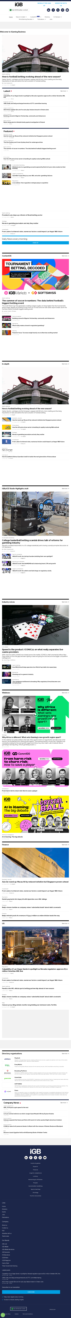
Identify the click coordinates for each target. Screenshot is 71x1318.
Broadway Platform (21, 1071)
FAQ (3, 1230)
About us (4, 1225)
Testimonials (5, 1236)
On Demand (56, 17)
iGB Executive (6, 1252)
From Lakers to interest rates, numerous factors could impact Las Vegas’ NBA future (32, 231)
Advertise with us (7, 1233)
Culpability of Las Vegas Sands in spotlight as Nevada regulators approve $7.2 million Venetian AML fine (31, 1273)
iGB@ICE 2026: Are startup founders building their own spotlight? (32, 556)
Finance (4, 905)
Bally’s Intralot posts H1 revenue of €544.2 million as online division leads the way (31, 915)
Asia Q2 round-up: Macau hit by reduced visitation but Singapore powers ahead (28, 136)
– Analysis (12, 233)
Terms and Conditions (28, 1314)
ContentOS (34, 17)
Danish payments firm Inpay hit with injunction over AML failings (24, 899)
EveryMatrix (18, 1064)
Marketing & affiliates (18, 561)
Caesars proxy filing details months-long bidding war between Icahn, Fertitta (29, 1005)
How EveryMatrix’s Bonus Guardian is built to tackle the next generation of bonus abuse (29, 456)
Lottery (35, 1176)
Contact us (5, 1228)
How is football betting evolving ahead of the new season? (31, 76)
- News (10, 1275)
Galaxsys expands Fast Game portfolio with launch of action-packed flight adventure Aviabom (33, 1120)
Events (4, 1212)
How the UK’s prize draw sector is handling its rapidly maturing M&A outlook (27, 159)
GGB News (5, 1257)
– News (12, 98)
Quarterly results (8, 134)
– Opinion (10, 451)
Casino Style (5, 1263)
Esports (35, 1166)
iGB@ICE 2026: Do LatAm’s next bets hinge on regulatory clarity (31, 570)
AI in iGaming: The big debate (12, 837)
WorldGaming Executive (25, 19)
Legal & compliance (9, 108)
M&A (3, 1002)
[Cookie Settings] (3, 1315)
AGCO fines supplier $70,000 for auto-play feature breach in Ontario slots (26, 109)
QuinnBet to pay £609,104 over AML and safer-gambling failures (32, 175)
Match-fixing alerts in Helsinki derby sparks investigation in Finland (24, 122)
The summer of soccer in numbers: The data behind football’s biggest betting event (30, 148)
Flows (16, 1090)
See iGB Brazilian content (19, 10)
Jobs (51, 19)
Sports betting (6, 74)
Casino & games (36, 1163)
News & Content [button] (20, 17)
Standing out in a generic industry (22, 674)
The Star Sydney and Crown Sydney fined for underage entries (23, 142)
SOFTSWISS (18, 1084)
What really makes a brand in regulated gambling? (28, 325)
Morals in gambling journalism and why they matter (20, 223)
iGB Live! (4, 1244)
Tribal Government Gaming (9, 1266)
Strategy (4, 221)
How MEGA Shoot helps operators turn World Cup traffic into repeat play (34, 667)
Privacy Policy (7, 1314)
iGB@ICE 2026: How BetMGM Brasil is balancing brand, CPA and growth (34, 563)
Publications (41, 19)
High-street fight (7, 450)
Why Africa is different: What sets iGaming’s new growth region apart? (31, 737)
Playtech (17, 1058)
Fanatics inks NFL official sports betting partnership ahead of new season (28, 988)
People (35, 1182)
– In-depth (12, 85)
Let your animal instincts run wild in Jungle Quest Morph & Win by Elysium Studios (29, 1113)
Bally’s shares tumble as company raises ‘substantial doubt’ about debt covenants (31, 907)
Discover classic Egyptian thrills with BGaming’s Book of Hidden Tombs (25, 1132)
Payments (5, 897)
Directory (47, 17)
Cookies (16, 1314)
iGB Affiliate (5, 1246)
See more (63, 91)
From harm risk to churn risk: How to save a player (19, 791)
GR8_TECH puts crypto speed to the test (16, 1107)
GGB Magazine (6, 1260)
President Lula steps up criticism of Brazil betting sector (22, 215)
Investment (5, 229)
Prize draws (6, 157)
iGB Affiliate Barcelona (8, 1249)
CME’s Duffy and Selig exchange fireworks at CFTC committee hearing (25, 103)
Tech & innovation (17, 554)
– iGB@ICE (22, 558)
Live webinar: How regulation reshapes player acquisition (30, 183)
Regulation (6, 94)
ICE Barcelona (6, 1255)
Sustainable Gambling (18, 165)
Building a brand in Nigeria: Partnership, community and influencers (25, 116)
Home (11, 17)
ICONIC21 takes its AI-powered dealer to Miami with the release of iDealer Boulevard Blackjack (33, 1126)
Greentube (18, 1077)
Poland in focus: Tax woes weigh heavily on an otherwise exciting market (35, 332)
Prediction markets (8, 101)
